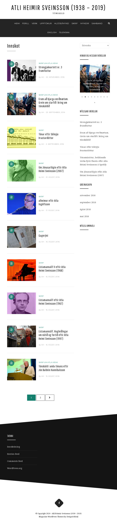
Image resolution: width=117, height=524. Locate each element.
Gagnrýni (43, 235)
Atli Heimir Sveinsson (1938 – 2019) (58, 7)
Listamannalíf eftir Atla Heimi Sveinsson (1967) (51, 301)
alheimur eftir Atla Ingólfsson (48, 202)
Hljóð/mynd (61, 23)
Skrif (75, 23)
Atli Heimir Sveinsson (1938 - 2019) (66, 514)
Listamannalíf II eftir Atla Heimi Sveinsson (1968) (52, 268)
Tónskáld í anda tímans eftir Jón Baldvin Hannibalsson (53, 367)
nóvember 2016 (88, 195)
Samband (97, 23)
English (52, 32)
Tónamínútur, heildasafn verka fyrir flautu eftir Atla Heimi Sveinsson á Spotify (94, 161)
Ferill (25, 23)
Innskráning (13, 447)
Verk (34, 23)
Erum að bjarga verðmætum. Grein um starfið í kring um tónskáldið (53, 102)
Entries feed (13, 454)
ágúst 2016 (85, 209)
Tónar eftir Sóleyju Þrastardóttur (48, 135)
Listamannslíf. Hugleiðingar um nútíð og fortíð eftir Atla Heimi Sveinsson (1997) (53, 335)
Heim (17, 23)
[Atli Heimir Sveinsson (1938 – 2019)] (8, 23)
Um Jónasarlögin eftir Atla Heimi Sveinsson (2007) (53, 169)
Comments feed (15, 461)
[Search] (109, 23)
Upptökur (46, 23)
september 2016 (88, 202)
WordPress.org (14, 468)
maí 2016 (84, 216)
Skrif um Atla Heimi (48, 63)
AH (42, 77)
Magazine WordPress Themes (51, 517)
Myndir (84, 23)
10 (94, 102)
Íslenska (64, 32)
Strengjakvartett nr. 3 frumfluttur (50, 68)
